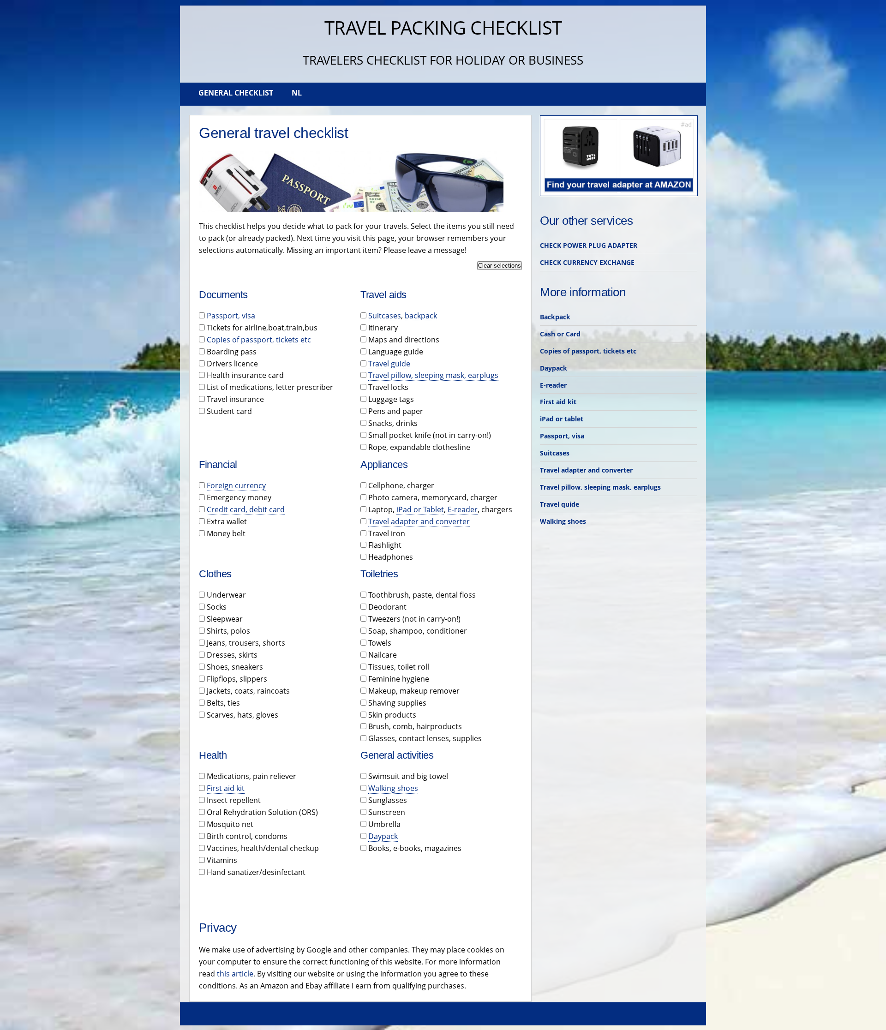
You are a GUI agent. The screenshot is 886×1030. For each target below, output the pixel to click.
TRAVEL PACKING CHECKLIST (443, 27)
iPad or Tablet (420, 509)
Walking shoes (393, 788)
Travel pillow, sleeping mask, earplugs (433, 375)
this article (235, 974)
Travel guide (389, 364)
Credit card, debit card (246, 509)
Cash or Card (560, 333)
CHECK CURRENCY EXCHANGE (587, 262)
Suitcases (384, 316)
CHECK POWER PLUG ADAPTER (588, 245)
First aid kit (226, 788)
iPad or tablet (561, 418)
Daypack (383, 836)
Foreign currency (236, 485)
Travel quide (559, 504)
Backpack (555, 316)
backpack (421, 316)
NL (297, 93)
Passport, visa (231, 316)
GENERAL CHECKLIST (235, 93)
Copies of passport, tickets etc (259, 340)
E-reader (463, 509)
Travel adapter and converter (419, 521)
